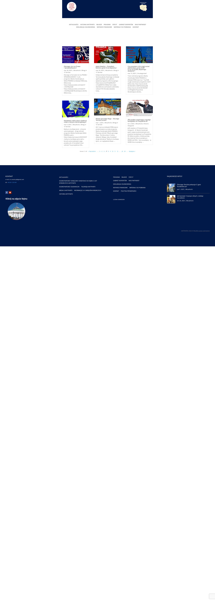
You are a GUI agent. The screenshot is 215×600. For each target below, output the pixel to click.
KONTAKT (136, 27)
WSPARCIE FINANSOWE (104, 27)
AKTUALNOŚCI (73, 24)
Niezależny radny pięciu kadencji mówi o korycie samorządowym (75, 121)
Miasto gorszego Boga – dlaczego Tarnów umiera (107, 119)
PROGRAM (107, 24)
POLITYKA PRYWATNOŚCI (128, 191)
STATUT (114, 24)
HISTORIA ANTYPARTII (87, 24)
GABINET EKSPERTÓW (126, 24)
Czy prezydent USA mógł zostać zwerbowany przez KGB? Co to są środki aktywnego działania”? (139, 68)
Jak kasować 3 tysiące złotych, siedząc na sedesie (190, 197)
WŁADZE (99, 24)
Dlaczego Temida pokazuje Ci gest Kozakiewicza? (189, 185)
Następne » (132, 151)
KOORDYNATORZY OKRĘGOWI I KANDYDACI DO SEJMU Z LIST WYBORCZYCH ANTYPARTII (78, 182)
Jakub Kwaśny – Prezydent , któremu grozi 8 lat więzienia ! (106, 67)
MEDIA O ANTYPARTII (65, 190)
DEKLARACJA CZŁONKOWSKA (85, 27)
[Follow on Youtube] (10, 192)
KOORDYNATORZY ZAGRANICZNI (69, 187)
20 (122, 151)
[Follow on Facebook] (6, 192)
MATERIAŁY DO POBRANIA (122, 27)
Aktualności (77, 70)
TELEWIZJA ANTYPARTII (88, 187)
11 (115, 151)
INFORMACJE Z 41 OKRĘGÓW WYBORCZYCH (87, 190)
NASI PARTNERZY (140, 24)
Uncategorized (141, 73)
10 (112, 151)
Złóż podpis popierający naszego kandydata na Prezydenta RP (139, 120)
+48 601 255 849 (12, 182)
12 (117, 151)
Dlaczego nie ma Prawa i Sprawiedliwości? (72, 67)
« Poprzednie (92, 151)
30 (124, 151)
